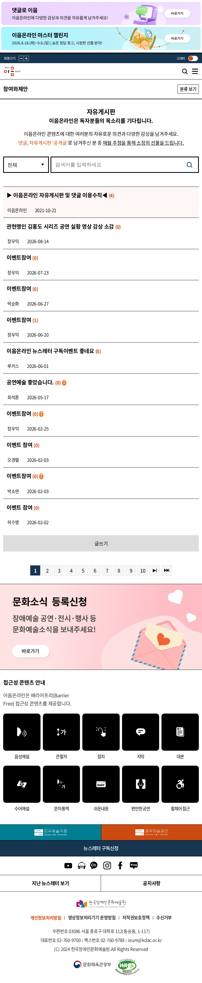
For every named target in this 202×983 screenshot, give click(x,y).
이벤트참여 (22, 257)
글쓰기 (101, 543)
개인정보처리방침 (45, 918)
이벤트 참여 (23, 445)
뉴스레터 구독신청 (100, 848)
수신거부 (164, 917)
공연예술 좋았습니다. (34, 382)
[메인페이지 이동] (12, 71)
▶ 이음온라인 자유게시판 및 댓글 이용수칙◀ (60, 195)
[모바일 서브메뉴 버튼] (195, 71)
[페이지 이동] (101, 13)
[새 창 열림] (155, 967)
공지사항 (151, 883)
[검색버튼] (189, 164)
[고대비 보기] (193, 58)
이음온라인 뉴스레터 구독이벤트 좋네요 (54, 351)
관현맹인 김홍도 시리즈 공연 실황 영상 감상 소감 (64, 226)
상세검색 (185, 72)
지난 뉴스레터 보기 (50, 883)
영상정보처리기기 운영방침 (92, 917)
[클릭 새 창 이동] (101, 904)
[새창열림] (50, 832)
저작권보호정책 (135, 917)
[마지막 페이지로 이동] (166, 570)
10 (142, 570)
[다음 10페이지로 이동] (154, 570)
